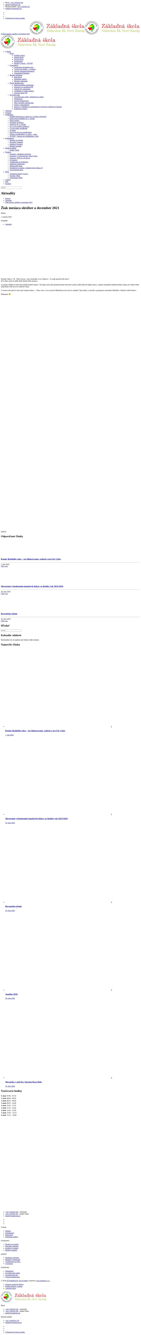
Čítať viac (4, 566)
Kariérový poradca (11, 1248)
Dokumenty (9, 1271)
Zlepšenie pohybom (12, 1258)
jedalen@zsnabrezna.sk (13, 9)
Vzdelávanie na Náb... (13, 1262)
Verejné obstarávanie (12, 1277)
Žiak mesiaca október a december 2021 (18, 202)
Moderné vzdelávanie (12, 1260)
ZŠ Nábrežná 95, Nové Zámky (17, 1281)
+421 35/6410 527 (23, 7)
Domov (8, 198)
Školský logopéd (11, 1250)
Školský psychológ (12, 1244)
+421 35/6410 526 (16, 3)
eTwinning (9, 1264)
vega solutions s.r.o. (43, 1281)
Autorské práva (10, 1288)
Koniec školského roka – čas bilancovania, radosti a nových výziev (31, 559)
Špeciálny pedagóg (12, 1246)
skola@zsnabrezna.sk (12, 5)
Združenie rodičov (11, 1237)
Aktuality (8, 200)
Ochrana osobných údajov (14, 1284)
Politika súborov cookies (13, 1286)
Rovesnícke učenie (9, 614)
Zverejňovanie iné (11, 1275)
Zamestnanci (9, 1233)
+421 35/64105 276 (12, 1321)
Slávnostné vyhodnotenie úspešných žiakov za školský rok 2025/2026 (32, 586)
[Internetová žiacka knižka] (15, 18)
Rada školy (9, 1235)
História (8, 1231)
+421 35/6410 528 (11, 1311)
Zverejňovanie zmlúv (12, 1273)
